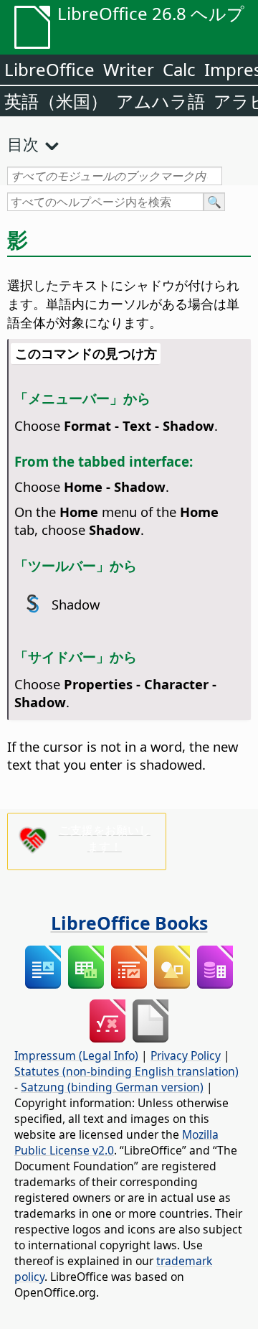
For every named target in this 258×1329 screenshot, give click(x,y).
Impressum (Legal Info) (76, 1055)
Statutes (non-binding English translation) (126, 1071)
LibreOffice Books (129, 922)
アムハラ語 (160, 101)
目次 (23, 143)
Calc (179, 69)
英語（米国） (56, 101)
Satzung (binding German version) (112, 1087)
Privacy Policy (185, 1055)
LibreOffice (49, 69)
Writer (128, 69)
